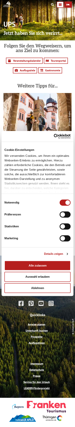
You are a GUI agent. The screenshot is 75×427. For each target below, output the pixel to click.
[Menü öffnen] (60, 5)
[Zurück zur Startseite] (7, 6)
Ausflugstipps (37, 343)
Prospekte (36, 336)
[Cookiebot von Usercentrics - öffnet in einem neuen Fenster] (54, 136)
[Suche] (52, 5)
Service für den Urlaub (36, 382)
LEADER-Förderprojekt (37, 388)
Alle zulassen (38, 265)
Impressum (36, 363)
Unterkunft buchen (37, 330)
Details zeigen (53, 253)
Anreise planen (36, 324)
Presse (36, 376)
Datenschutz (36, 369)
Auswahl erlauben (37, 276)
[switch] (65, 214)
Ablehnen (37, 288)
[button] (68, 5)
